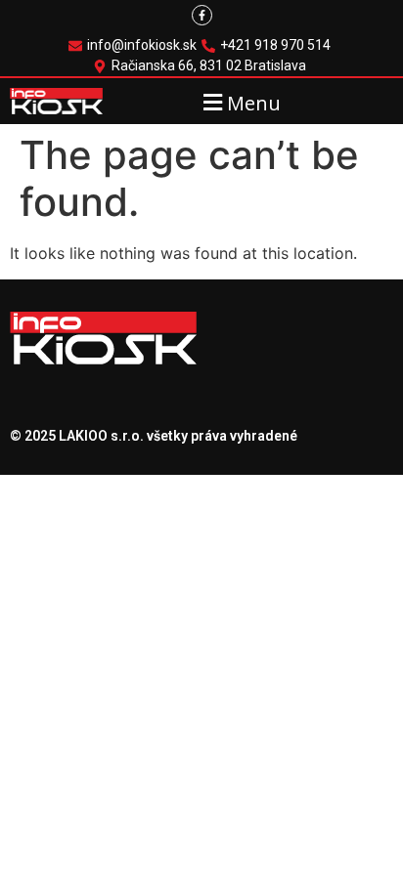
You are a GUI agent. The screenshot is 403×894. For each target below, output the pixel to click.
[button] (239, 102)
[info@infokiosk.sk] (135, 45)
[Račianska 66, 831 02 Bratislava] (202, 66)
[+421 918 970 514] (269, 45)
